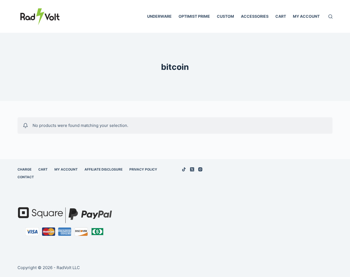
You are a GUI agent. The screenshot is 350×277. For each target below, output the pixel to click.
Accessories (255, 16)
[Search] (330, 16)
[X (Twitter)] (192, 169)
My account (306, 16)
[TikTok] (184, 169)
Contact (26, 177)
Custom (225, 16)
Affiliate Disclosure (103, 169)
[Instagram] (200, 169)
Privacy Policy (143, 169)
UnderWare (159, 16)
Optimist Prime (194, 16)
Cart (280, 16)
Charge (24, 169)
